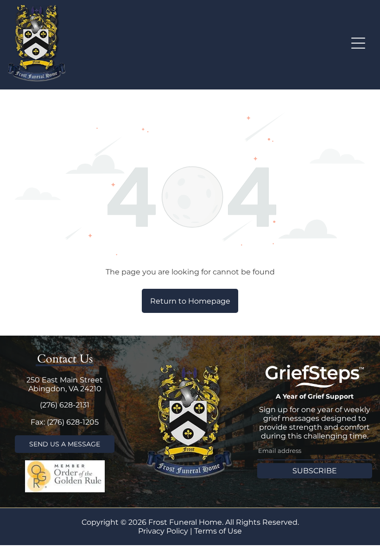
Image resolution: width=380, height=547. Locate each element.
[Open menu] (358, 43)
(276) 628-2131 (64, 405)
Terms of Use (218, 531)
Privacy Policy (163, 531)
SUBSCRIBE (314, 470)
